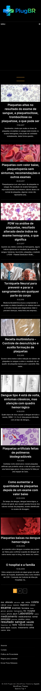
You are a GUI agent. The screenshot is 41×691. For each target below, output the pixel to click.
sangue (20, 622)
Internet (3, 614)
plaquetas (14, 619)
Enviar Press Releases (9, 663)
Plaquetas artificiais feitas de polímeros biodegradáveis (20, 452)
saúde (30, 622)
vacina (3, 630)
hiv (24, 611)
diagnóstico (24, 605)
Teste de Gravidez (25, 625)
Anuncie (4, 645)
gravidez (10, 611)
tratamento (23, 627)
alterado (9, 602)
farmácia (25, 608)
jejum (15, 614)
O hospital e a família (20, 565)
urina (31, 627)
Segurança (4, 625)
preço (28, 619)
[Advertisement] (20, 48)
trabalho (14, 628)
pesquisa (5, 619)
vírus (8, 630)
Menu (3, 24)
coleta (35, 602)
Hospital (31, 611)
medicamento (9, 616)
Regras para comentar (9, 659)
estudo (32, 605)
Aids (2, 602)
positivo (21, 619)
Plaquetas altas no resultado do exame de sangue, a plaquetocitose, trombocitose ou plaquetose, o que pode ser (20, 113)
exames (16, 608)
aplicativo (17, 602)
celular (27, 602)
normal (34, 617)
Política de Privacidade (9, 654)
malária (36, 614)
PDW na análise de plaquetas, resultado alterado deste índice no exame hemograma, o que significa (21, 231)
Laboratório (25, 613)
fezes (32, 608)
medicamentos (24, 616)
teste (14, 625)
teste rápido (5, 628)
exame (6, 607)
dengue (9, 605)
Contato (4, 650)
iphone (9, 614)
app (22, 602)
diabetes (16, 605)
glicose (3, 611)
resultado (7, 622)
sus (10, 625)
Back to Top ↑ (20, 689)
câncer (3, 605)
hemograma (18, 611)
